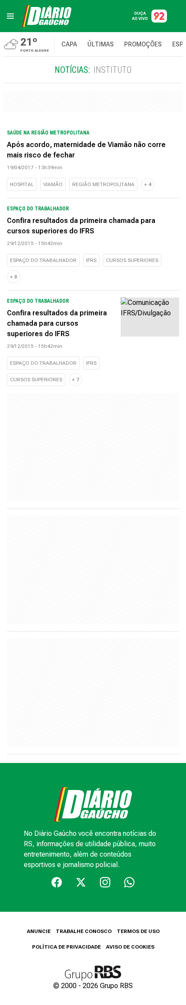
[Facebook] (56, 882)
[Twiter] (81, 882)
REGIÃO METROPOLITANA (103, 184)
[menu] (10, 16)
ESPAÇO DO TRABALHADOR (43, 260)
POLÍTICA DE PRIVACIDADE (66, 947)
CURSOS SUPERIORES (132, 260)
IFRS (91, 260)
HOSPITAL (22, 184)
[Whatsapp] (129, 882)
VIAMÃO (53, 184)
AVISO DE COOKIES (130, 947)
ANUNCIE (39, 931)
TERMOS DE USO (138, 931)
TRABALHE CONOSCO (84, 931)
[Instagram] (105, 882)
